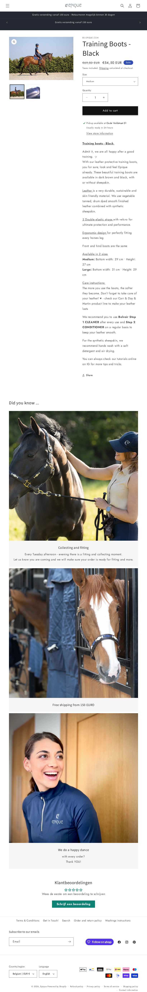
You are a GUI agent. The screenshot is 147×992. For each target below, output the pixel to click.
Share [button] (89, 375)
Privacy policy (93, 986)
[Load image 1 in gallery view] (17, 92)
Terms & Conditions (27, 920)
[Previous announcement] (7, 22)
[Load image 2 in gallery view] (33, 92)
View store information (99, 133)
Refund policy (76, 986)
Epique (44, 986)
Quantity (86, 90)
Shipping (104, 68)
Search (66, 920)
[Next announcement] (140, 22)
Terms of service (111, 986)
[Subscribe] (69, 941)
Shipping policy (130, 986)
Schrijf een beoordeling (74, 904)
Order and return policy (88, 920)
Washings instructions (118, 920)
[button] (7, 6)
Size (84, 74)
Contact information (128, 990)
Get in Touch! (51, 920)
